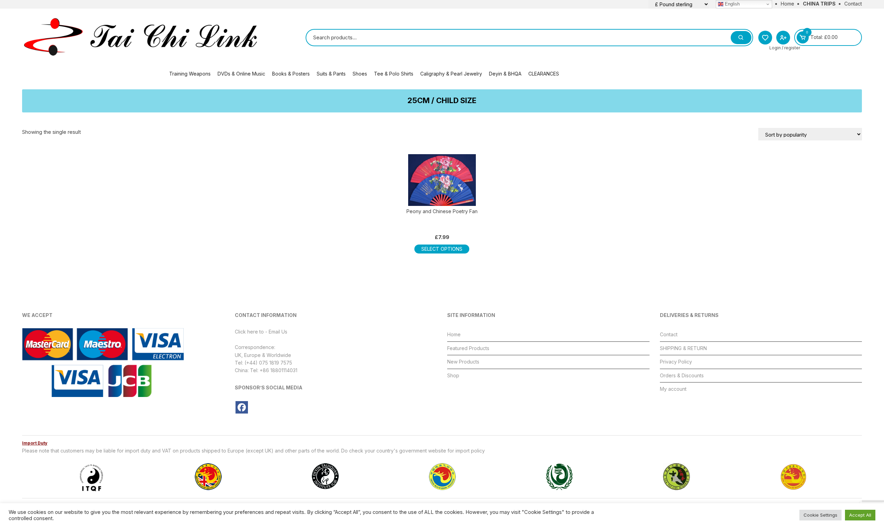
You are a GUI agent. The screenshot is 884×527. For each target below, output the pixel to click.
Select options (441, 249)
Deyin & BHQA (505, 74)
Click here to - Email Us (261, 332)
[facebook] (242, 407)
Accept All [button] (860, 515)
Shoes (360, 74)
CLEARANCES (543, 74)
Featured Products (468, 348)
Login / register (784, 47)
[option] (91, 476)
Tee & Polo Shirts (393, 74)
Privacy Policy (676, 362)
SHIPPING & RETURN (683, 348)
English (731, 4)
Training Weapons (190, 74)
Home (787, 4)
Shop (453, 375)
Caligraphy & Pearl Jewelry (451, 74)
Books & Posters (291, 74)
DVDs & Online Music (241, 74)
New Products (463, 362)
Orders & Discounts (682, 375)
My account (673, 389)
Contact (853, 4)
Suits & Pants (331, 74)
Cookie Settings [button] (820, 515)
